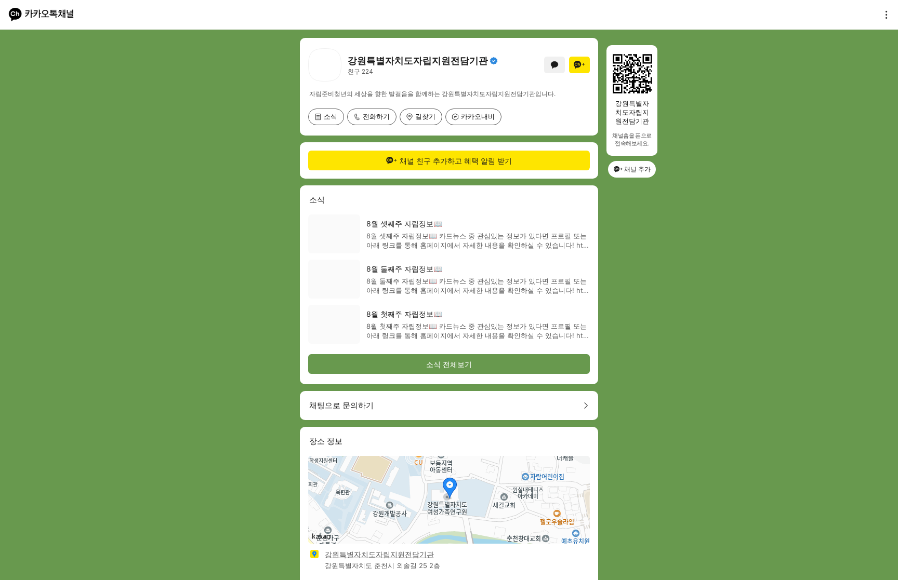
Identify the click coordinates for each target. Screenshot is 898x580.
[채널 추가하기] (579, 65)
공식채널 (494, 61)
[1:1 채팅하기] (554, 65)
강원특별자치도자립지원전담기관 (379, 554)
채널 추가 (637, 169)
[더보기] (883, 14)
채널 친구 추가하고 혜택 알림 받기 (456, 160)
